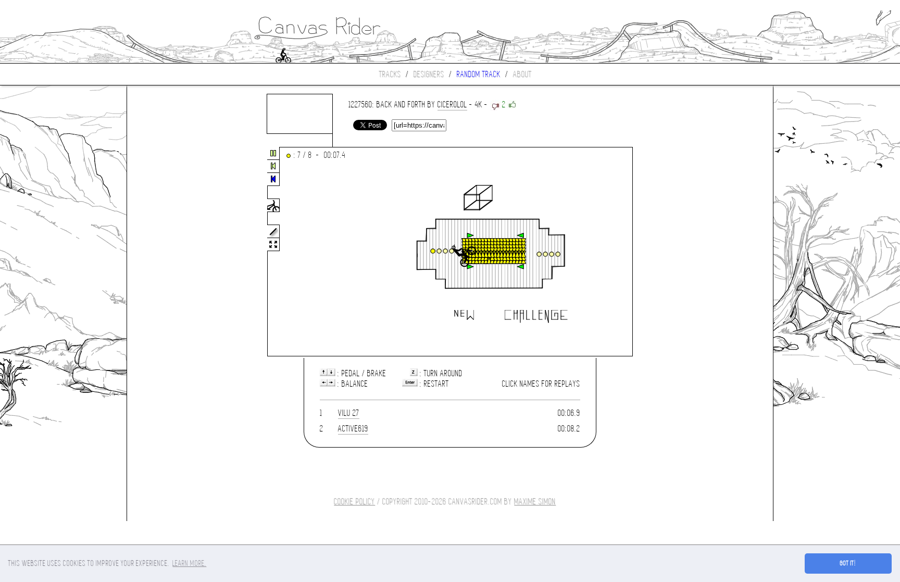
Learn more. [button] (189, 563)
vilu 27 (348, 412)
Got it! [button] (848, 563)
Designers (429, 74)
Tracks (390, 74)
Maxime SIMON (535, 501)
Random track (479, 74)
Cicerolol (452, 104)
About (522, 74)
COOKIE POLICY (354, 501)
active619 (353, 428)
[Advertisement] (171, 252)
